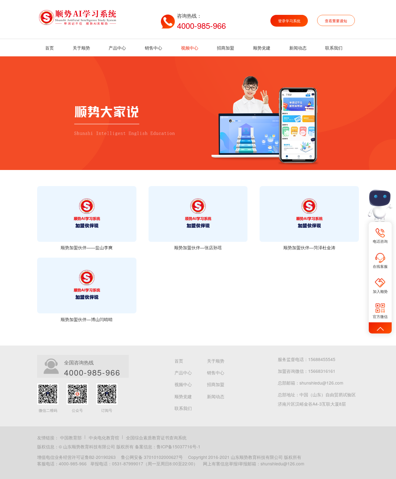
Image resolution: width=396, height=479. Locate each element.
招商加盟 (225, 48)
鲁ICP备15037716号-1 (178, 446)
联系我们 (333, 48)
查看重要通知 (336, 20)
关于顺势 (81, 48)
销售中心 (153, 48)
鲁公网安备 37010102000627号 (152, 457)
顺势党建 (261, 48)
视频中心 (189, 48)
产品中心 (117, 48)
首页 (49, 48)
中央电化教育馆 (104, 437)
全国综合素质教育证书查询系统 (156, 437)
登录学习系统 (289, 20)
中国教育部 (71, 437)
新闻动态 (298, 48)
